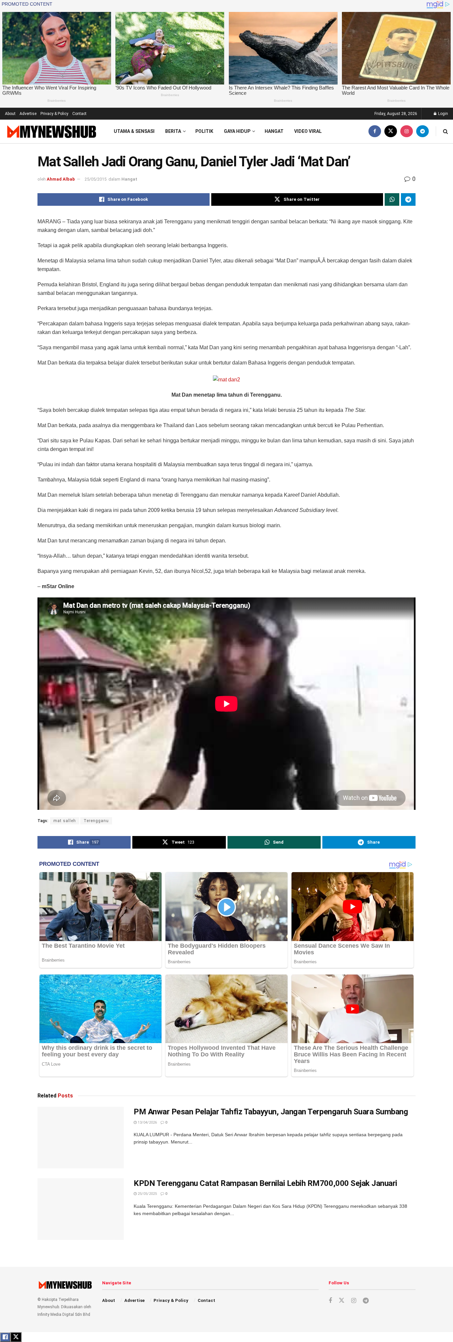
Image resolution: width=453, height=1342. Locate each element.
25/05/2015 (95, 179)
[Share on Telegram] (408, 199)
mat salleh (64, 820)
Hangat (274, 131)
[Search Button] (445, 131)
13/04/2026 (147, 1122)
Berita (173, 131)
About (10, 113)
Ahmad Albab (61, 179)
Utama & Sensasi (134, 131)
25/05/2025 (147, 1194)
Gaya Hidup (237, 131)
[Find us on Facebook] (374, 131)
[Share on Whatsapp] (392, 199)
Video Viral (308, 131)
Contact (79, 113)
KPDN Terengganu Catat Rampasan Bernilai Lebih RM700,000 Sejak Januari (265, 1183)
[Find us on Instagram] (406, 131)
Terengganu (96, 820)
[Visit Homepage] (51, 131)
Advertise (28, 113)
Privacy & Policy (54, 113)
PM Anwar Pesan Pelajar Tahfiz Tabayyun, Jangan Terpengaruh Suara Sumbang (271, 1111)
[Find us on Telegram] (422, 131)
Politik (204, 131)
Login (442, 113)
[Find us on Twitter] (390, 131)
